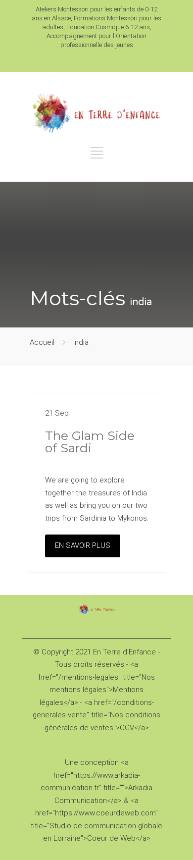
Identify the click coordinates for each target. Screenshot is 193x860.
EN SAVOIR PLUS (82, 545)
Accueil (42, 342)
